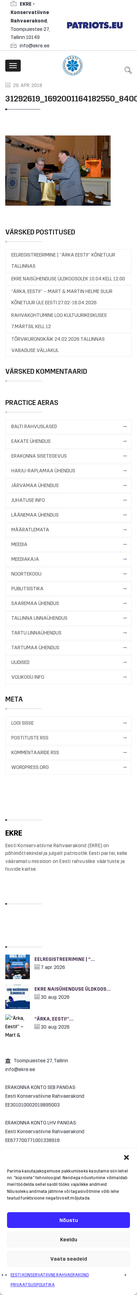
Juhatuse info (28, 500)
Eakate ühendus (31, 441)
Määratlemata (30, 530)
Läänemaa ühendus (35, 515)
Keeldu (68, 1239)
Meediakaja (25, 559)
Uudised (20, 662)
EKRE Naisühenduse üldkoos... (72, 989)
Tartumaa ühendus (35, 648)
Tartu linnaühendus (36, 633)
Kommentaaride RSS (35, 753)
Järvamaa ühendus (35, 486)
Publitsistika (27, 589)
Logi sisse (22, 723)
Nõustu (68, 1220)
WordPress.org (30, 767)
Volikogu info (27, 677)
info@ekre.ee (35, 46)
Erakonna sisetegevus (39, 456)
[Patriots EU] (94, 25)
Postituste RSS (29, 738)
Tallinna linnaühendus (39, 618)
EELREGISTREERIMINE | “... (64, 959)
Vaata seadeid (68, 1259)
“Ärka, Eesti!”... (53, 1019)
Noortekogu (26, 574)
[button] (126, 1157)
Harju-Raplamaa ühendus (43, 471)
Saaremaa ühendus (35, 603)
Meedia (19, 544)
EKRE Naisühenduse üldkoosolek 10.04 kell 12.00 (68, 279)
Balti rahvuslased (34, 427)
